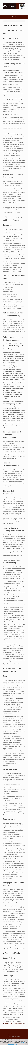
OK (16, 1044)
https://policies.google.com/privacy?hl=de (13, 1023)
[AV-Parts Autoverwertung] (14, 6)
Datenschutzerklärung (16, 1033)
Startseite (5, 21)
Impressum (9, 1033)
